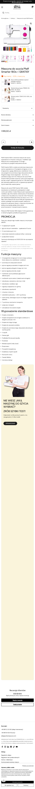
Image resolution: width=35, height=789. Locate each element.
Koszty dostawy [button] (6, 115)
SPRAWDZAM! (10, 423)
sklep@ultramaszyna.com (8, 736)
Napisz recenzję (17, 700)
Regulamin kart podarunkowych (10, 757)
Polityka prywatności (28, 766)
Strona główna (4, 18)
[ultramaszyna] (17, 6)
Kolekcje (13, 18)
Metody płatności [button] (6, 120)
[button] (32, 7)
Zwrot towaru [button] (5, 125)
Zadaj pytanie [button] (17, 704)
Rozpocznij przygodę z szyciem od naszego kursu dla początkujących (17, 1)
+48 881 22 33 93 (6, 729)
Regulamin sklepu (6, 755)
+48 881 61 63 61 (6, 733)
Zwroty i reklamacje (6, 760)
